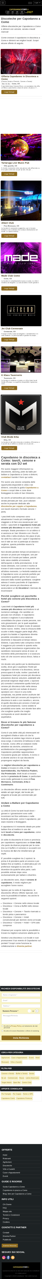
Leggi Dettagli (9, 92)
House (21, 1078)
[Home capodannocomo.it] (23, 9)
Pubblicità (7, 1240)
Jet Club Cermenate (12, 328)
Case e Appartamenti (19, 1058)
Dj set (4, 1078)
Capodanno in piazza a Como (15, 1190)
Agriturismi (6, 1058)
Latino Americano (32, 1078)
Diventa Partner (9, 1236)
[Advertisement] (21, 114)
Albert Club (7, 223)
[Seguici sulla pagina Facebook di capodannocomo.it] (8, 1257)
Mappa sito (7, 1211)
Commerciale (13, 1078)
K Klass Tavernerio (11, 375)
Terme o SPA (28, 1094)
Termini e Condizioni (11, 1215)
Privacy (6, 1218)
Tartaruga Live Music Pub (15, 163)
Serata (31, 1073)
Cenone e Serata (8, 1073)
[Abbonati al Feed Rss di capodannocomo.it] (13, 1257)
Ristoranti (5, 1062)
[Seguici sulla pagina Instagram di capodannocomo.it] (4, 1257)
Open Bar (16, 1082)
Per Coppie (17, 1094)
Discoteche (7, 1166)
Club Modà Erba (10, 437)
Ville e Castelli (16, 1062)
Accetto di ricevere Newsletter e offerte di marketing (21, 1031)
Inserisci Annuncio (9, 1245)
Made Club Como (10, 276)
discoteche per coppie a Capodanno (19, 506)
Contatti (6, 1233)
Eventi (31, 1058)
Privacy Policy (16, 1026)
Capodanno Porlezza (24, 1098)
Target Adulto (7, 1082)
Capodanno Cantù (8, 1098)
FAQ (4, 1208)
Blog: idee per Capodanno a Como (17, 1194)
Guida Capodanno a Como (14, 1187)
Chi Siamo (7, 1204)
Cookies (6, 1222)
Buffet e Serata (21, 1073)
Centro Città (26, 1082)
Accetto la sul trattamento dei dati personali (21, 1027)
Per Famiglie (6, 1094)
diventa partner (24, 946)
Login (36, 3)
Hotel (38, 1058)
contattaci (6, 477)
